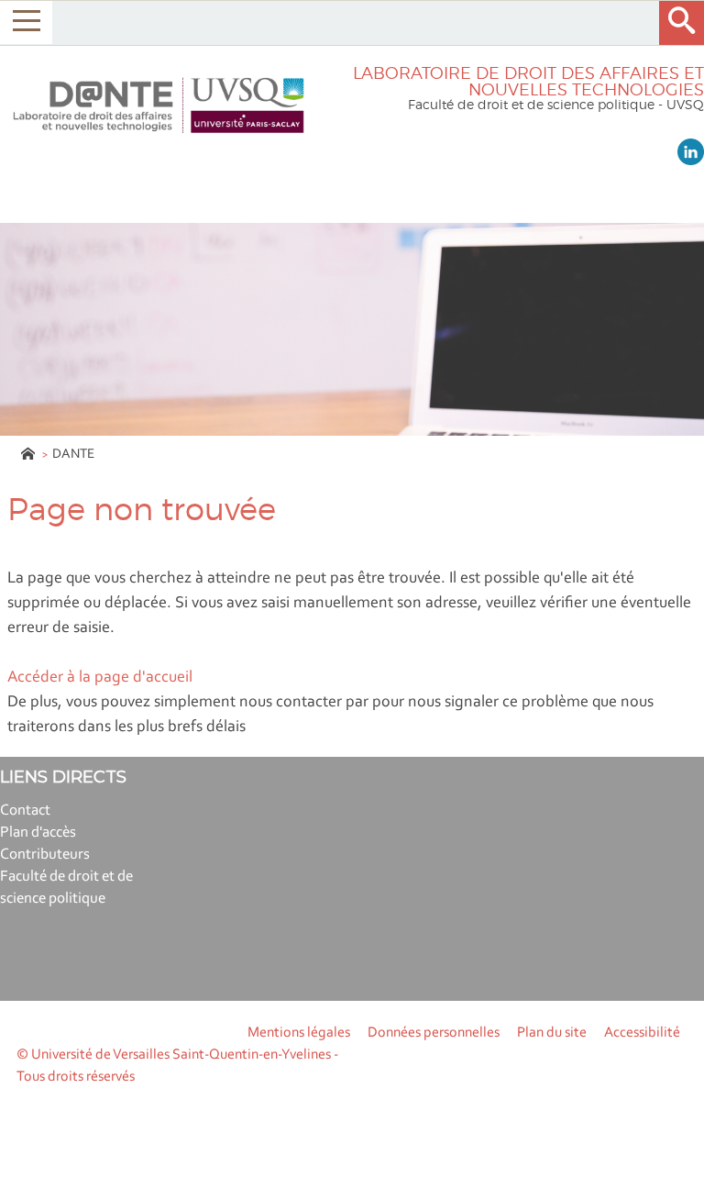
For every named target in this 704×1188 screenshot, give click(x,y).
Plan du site (552, 1033)
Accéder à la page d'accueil (99, 678)
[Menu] (26, 22)
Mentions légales (299, 1033)
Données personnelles (434, 1033)
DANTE (73, 454)
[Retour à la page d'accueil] (158, 105)
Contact (25, 810)
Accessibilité (642, 1033)
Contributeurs (45, 854)
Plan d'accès (38, 832)
